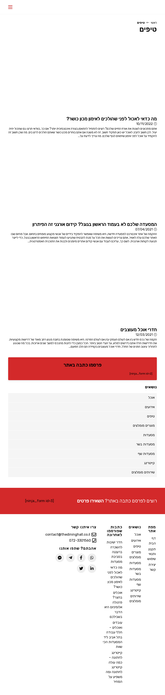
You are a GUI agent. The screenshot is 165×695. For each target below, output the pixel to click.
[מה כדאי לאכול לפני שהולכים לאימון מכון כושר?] (105, 75)
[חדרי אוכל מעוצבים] (105, 286)
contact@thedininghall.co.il (67, 534)
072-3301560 (80, 540)
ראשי (154, 23)
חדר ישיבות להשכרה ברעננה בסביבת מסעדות (114, 552)
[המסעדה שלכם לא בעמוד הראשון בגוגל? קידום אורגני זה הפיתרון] (105, 181)
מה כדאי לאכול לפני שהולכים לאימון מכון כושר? (114, 577)
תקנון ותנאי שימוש (151, 554)
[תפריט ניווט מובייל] (10, 7)
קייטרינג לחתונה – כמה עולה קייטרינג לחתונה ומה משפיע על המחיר (114, 667)
